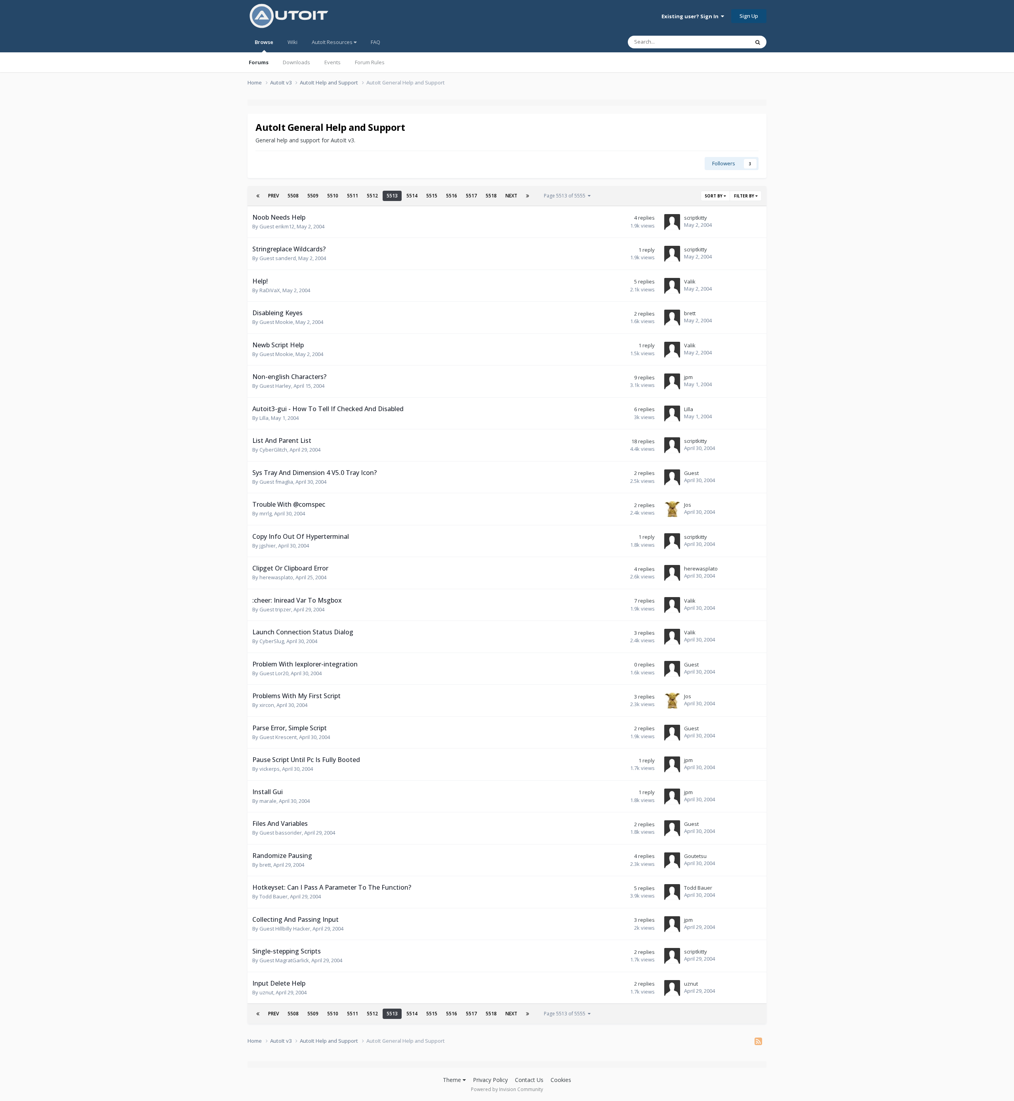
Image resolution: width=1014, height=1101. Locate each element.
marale (267, 800)
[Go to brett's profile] (672, 318)
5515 (431, 195)
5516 (451, 195)
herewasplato (276, 577)
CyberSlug (271, 641)
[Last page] (527, 196)
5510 (332, 195)
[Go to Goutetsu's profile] (672, 860)
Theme (453, 1080)
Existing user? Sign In (691, 16)
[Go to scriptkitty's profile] (672, 222)
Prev (273, 195)
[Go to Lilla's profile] (672, 413)
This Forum (725, 41)
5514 (411, 195)
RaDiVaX (269, 290)
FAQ (375, 42)
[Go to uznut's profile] (672, 988)
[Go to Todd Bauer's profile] (672, 892)
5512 (372, 195)
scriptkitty (695, 217)
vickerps (269, 768)
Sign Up (749, 15)
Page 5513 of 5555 (566, 195)
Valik (690, 281)
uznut (266, 992)
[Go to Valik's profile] (672, 286)
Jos (687, 504)
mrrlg (265, 513)
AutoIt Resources (333, 42)
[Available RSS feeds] (758, 1041)
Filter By (744, 196)
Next (511, 195)
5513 (392, 195)
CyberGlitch (273, 449)
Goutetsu (695, 856)
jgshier (267, 545)
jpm (688, 377)
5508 (293, 195)
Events (332, 62)
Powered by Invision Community (507, 1089)
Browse (264, 42)
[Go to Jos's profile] (672, 509)
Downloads (296, 62)
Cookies (561, 1080)
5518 (491, 195)
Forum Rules (370, 62)
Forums (259, 62)
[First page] (257, 196)
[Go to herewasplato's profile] (672, 573)
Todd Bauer (273, 896)
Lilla (264, 417)
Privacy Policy (490, 1080)
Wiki (292, 42)
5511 (352, 195)
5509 (312, 195)
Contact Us (529, 1080)
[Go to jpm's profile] (672, 381)
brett (690, 313)
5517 (471, 195)
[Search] (757, 42)
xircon (266, 704)
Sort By (714, 196)
